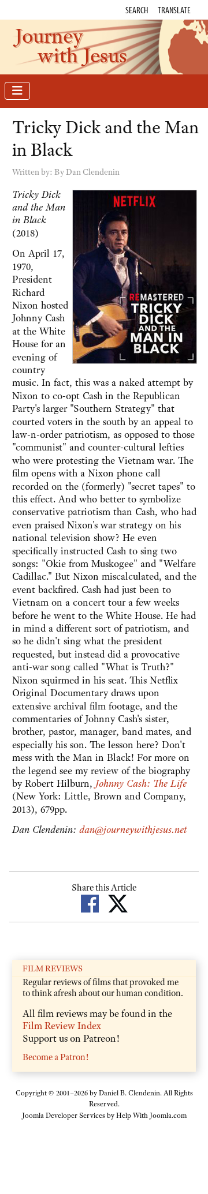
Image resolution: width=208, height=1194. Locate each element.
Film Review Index (62, 1025)
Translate (174, 10)
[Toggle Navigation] (17, 91)
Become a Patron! (55, 1057)
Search (136, 10)
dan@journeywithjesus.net (133, 829)
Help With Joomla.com (151, 1115)
